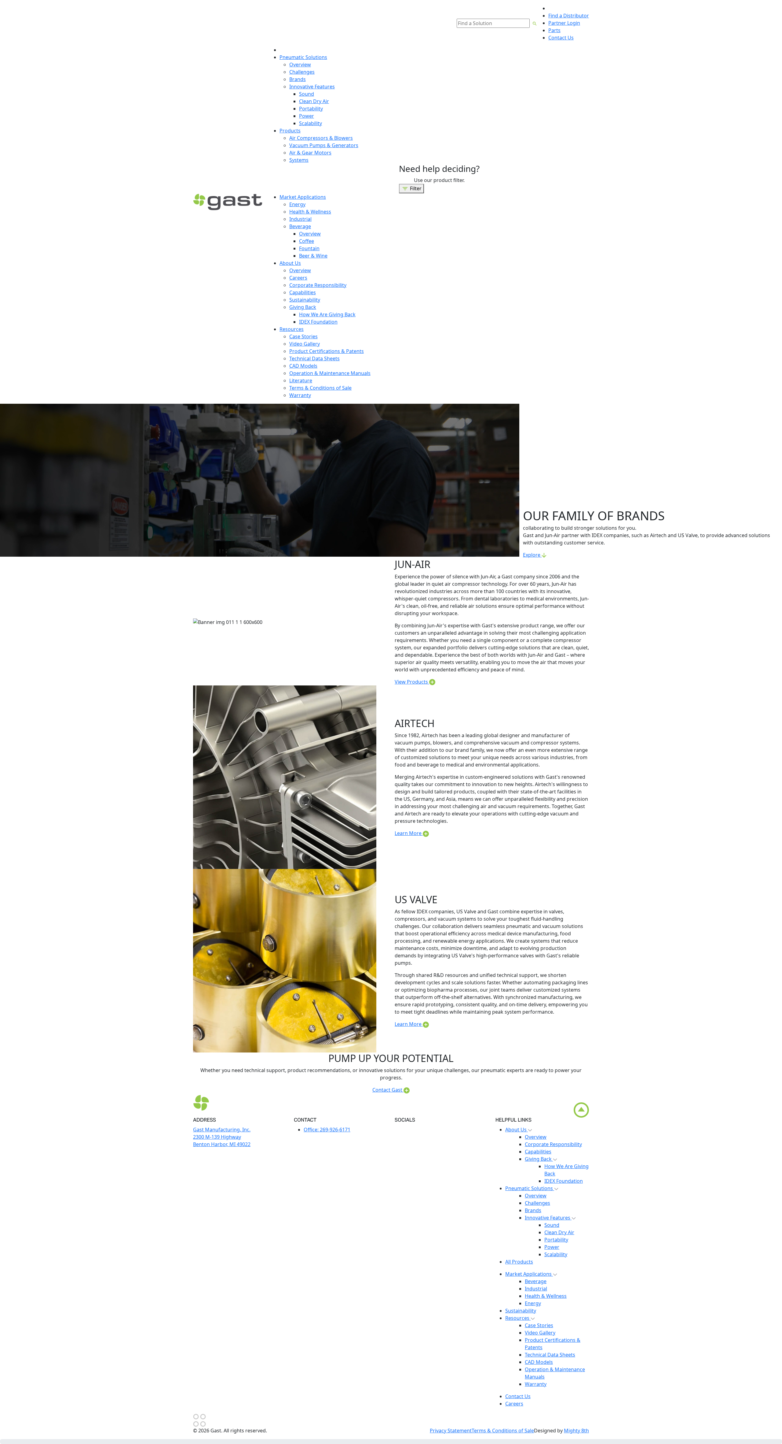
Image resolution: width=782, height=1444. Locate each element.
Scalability (555, 1254)
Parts (554, 30)
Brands (533, 1210)
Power (551, 1247)
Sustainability (520, 1310)
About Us (516, 1129)
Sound (551, 1225)
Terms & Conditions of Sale (503, 1430)
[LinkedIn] (397, 1130)
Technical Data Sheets (550, 1354)
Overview (535, 1137)
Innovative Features (548, 1217)
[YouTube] (406, 1130)
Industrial (536, 1288)
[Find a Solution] (535, 23)
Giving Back (539, 1159)
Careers (514, 1403)
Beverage (535, 1281)
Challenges (537, 1203)
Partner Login (564, 23)
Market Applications (529, 1274)
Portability (556, 1239)
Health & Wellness (546, 1296)
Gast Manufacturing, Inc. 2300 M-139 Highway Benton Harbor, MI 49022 (221, 1137)
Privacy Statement (451, 1430)
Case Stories (539, 1325)
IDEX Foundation (563, 1181)
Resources (518, 1318)
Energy (533, 1303)
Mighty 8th (576, 1430)
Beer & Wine (313, 255)
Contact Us (561, 37)
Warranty (535, 1384)
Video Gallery (540, 1332)
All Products (519, 1261)
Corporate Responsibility (553, 1144)
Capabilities (538, 1151)
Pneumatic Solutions (529, 1188)
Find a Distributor (568, 15)
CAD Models (539, 1362)
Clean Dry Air (559, 1232)
